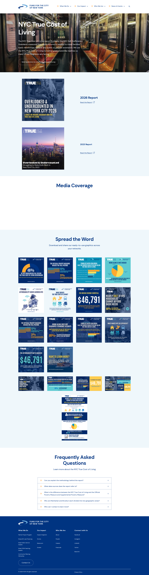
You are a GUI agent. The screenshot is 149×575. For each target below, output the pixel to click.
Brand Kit (77, 551)
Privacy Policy (78, 572)
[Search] (129, 6)
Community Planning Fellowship (24, 555)
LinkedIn (76, 543)
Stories (39, 539)
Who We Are (99, 6)
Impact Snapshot (42, 535)
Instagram (77, 539)
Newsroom (40, 543)
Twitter (76, 547)
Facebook (77, 535)
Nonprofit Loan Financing (25, 539)
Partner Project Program (25, 535)
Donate (39, 547)
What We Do (64, 6)
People (58, 539)
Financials (58, 547)
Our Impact (81, 6)
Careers (58, 543)
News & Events (117, 6)
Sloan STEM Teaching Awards (24, 549)
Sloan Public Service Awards (24, 543)
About (57, 535)
